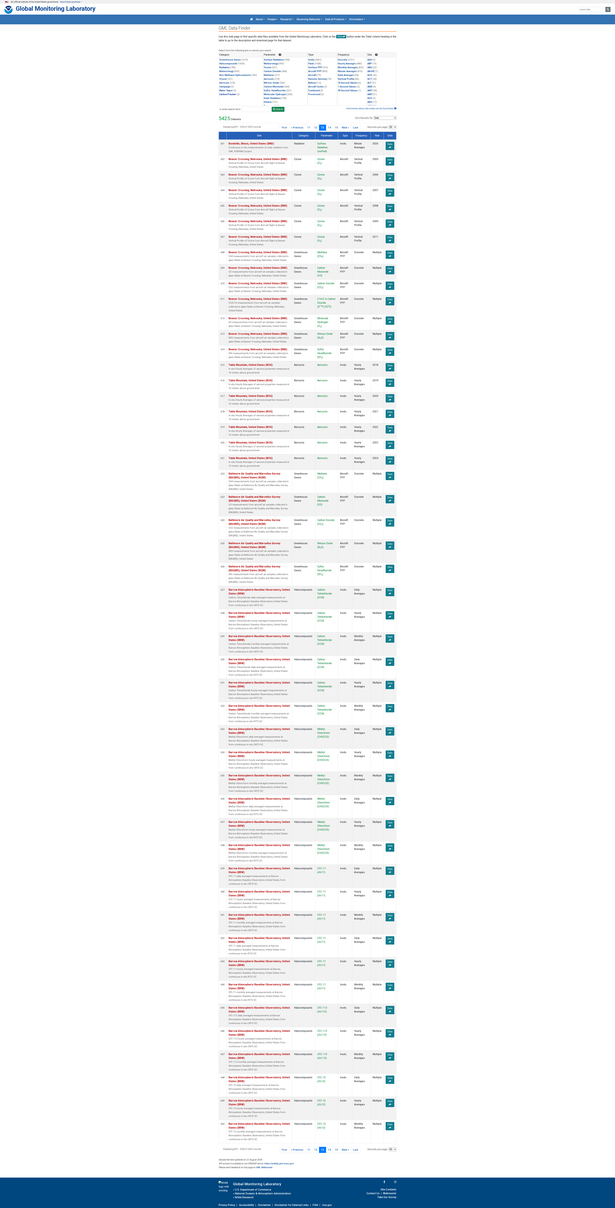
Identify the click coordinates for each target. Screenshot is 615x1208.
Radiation (224, 67)
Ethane (268, 102)
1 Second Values (347, 86)
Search (279, 109)
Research (286, 19)
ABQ (369, 67)
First (284, 127)
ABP (369, 63)
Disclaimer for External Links (292, 1205)
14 (329, 127)
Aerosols (224, 83)
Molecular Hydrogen (275, 94)
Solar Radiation (272, 98)
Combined (314, 90)
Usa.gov (327, 1205)
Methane (269, 75)
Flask (311, 63)
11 (308, 127)
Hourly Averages (347, 63)
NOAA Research (244, 1197)
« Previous (297, 127)
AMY (369, 94)
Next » (345, 127)
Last (355, 127)
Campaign (224, 86)
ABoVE (371, 71)
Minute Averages (347, 71)
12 (315, 127)
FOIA (315, 1205)
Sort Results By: (364, 117)
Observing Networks (308, 19)
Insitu (311, 59)
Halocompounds (228, 63)
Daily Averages (346, 75)
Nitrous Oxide (271, 83)
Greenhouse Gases (230, 59)
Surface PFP (315, 67)
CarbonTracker (227, 94)
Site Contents (388, 1189)
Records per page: (377, 127)
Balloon (312, 83)
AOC (369, 98)
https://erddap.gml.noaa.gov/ (279, 1163)
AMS (369, 86)
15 (336, 127)
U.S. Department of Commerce (253, 1189)
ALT (369, 83)
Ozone (223, 79)
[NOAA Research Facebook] (380, 1182)
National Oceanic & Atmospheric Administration (263, 1193)
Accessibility (246, 1205)
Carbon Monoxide (274, 86)
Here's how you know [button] (70, 2)
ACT (369, 79)
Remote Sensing (317, 79)
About (259, 19)
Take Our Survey (386, 1197)
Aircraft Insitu (315, 86)
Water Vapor (226, 90)
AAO (369, 59)
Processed (314, 94)
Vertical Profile (346, 79)
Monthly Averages (348, 67)
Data (390, 144)
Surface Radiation (274, 59)
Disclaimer (264, 1205)
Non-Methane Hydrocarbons (235, 75)
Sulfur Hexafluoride (275, 90)
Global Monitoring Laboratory (55, 8)
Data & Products (334, 19)
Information (356, 19)
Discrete (342, 59)
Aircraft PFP (315, 71)
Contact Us (373, 1193)
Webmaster (389, 1193)
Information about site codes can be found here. (370, 108)
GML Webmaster (264, 1167)
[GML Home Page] (251, 19)
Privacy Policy (227, 1205)
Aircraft (312, 75)
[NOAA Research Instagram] (391, 1182)
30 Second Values (348, 90)
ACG (369, 75)
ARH (369, 102)
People (271, 19)
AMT (370, 90)
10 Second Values (348, 83)
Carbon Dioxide (272, 71)
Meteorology (226, 71)
